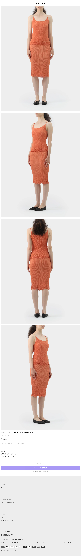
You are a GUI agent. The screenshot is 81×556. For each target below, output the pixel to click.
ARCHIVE (3, 489)
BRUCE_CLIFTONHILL (7, 534)
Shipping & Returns (7, 520)
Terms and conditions (8, 504)
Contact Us (4, 517)
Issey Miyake (5, 436)
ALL (2, 487)
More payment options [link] (40, 471)
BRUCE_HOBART (5, 535)
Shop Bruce (12, 551)
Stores (3, 519)
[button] (40, 58)
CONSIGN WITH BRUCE (7, 502)
